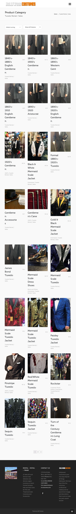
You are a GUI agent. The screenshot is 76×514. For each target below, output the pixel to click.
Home (55, 14)
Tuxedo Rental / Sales (9, 174)
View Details (14, 43)
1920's (6, 173)
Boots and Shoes (33, 289)
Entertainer (31, 182)
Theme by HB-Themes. (38, 511)
